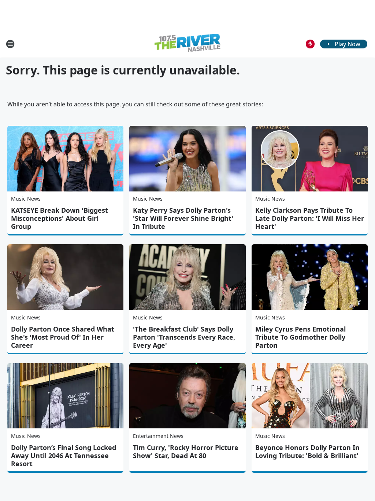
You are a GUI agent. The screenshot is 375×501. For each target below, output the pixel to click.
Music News (26, 198)
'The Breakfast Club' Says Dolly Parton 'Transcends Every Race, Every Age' (184, 337)
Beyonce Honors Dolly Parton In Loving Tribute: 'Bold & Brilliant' (307, 451)
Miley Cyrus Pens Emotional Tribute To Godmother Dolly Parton (300, 337)
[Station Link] (187, 44)
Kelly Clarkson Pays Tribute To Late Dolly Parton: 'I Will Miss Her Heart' (309, 218)
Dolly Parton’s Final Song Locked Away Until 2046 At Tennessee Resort (63, 455)
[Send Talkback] (310, 44)
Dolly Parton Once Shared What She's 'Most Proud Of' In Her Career (62, 337)
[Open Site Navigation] (10, 44)
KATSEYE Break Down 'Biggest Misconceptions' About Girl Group (59, 218)
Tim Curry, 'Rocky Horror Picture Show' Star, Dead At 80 (185, 451)
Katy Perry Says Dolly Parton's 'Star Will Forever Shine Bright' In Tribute (183, 218)
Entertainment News (158, 435)
